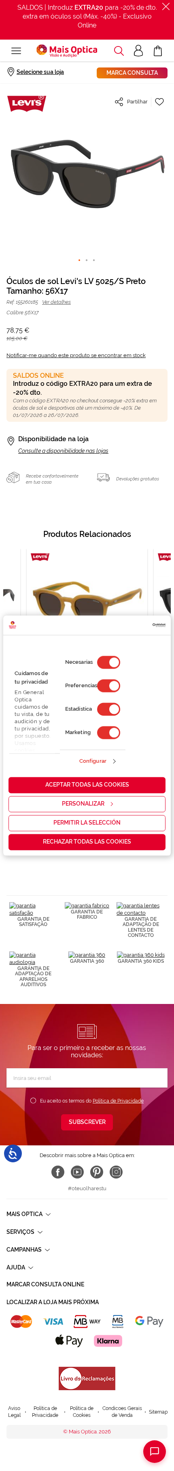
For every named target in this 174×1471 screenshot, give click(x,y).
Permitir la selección (87, 822)
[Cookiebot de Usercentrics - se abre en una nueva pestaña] (130, 625)
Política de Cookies (81, 1412)
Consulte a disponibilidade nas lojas (63, 451)
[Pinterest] (96, 1172)
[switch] (108, 685)
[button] (119, 51)
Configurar (92, 761)
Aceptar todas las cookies (87, 784)
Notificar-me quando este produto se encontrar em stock (76, 355)
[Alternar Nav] (16, 51)
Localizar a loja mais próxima (52, 1302)
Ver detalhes (56, 302)
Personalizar (83, 803)
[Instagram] (116, 1172)
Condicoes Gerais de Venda (122, 1412)
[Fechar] (166, 6)
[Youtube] (77, 1172)
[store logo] (66, 50)
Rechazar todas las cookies (87, 841)
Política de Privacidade (118, 1101)
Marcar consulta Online (45, 1284)
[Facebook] (58, 1172)
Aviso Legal (14, 1412)
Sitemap (158, 1412)
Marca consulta (132, 72)
